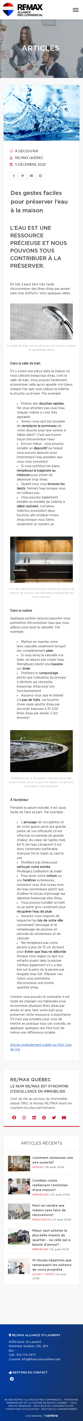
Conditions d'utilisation (22, 1409)
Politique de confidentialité (53, 1406)
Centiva (51, 1415)
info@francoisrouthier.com (41, 1359)
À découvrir (26, 151)
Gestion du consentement (59, 1409)
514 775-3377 (26, 1355)
